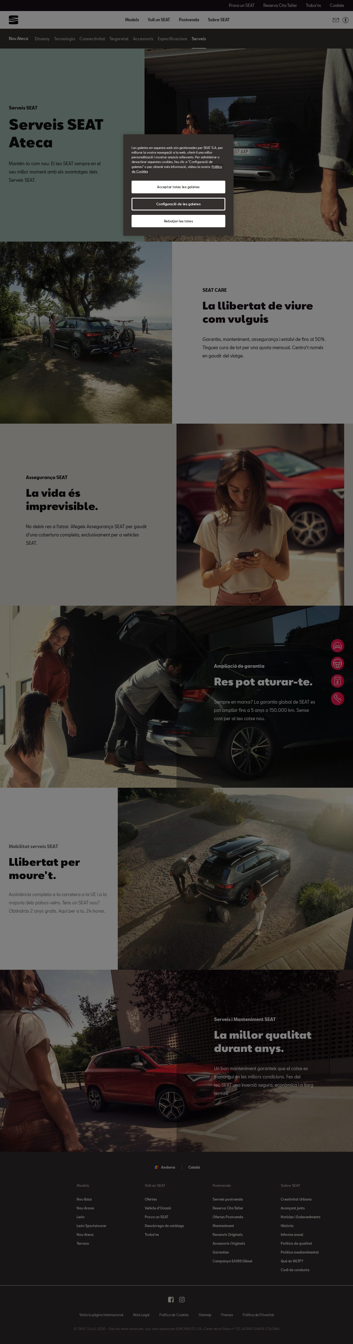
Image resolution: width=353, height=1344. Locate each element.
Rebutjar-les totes (178, 221)
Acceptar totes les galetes (178, 187)
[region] (178, 185)
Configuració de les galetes (178, 204)
